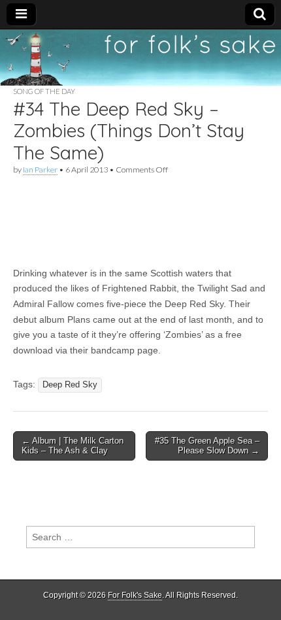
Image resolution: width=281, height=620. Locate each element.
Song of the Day (44, 91)
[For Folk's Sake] (140, 57)
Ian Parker (40, 169)
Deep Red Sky (69, 384)
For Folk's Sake (135, 595)
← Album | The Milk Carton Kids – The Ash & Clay (73, 446)
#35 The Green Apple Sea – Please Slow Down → (207, 446)
